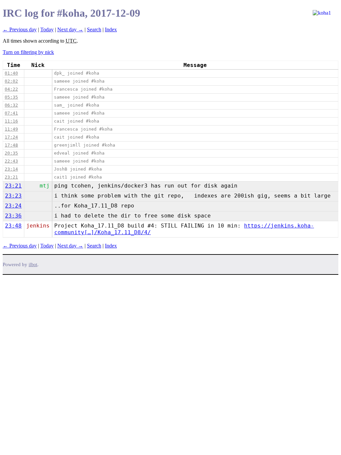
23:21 (11, 177)
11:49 (11, 129)
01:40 (11, 73)
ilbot (33, 264)
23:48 (13, 226)
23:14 (11, 169)
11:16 (11, 121)
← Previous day (20, 29)
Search (94, 29)
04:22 (11, 89)
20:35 (11, 153)
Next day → (70, 29)
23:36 (13, 216)
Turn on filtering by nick (28, 52)
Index (111, 29)
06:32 (11, 105)
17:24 (11, 137)
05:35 (11, 97)
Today (47, 29)
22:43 (11, 161)
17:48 (11, 145)
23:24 (13, 206)
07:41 (11, 113)
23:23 (13, 196)
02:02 (11, 81)
